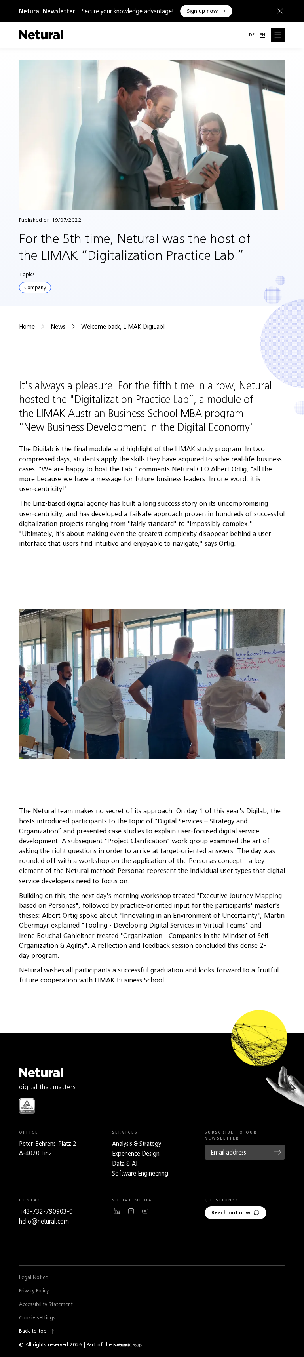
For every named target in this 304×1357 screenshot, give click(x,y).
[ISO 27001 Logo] (27, 1106)
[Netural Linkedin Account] (117, 1211)
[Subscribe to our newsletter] (278, 1152)
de (252, 34)
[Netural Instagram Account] (131, 1211)
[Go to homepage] (41, 35)
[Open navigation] (278, 35)
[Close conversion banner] (278, 11)
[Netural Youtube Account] (145, 1211)
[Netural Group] (127, 1345)
